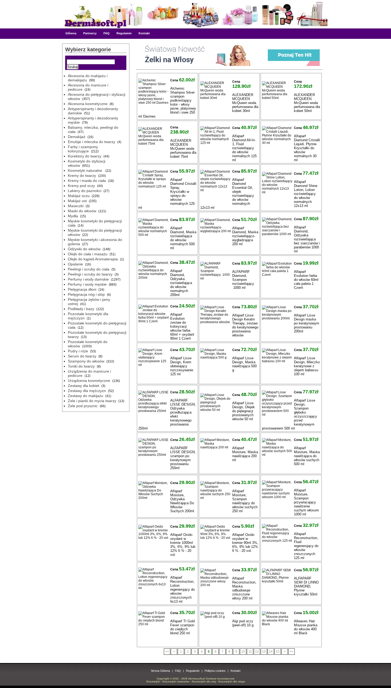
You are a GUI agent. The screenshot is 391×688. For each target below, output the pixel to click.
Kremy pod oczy (81, 186)
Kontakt (144, 33)
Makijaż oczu (79, 196)
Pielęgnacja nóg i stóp (86, 294)
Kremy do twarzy (82, 175)
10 (243, 651)
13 (264, 651)
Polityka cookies (215, 670)
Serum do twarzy (82, 356)
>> (291, 651)
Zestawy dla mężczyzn (87, 391)
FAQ (106, 33)
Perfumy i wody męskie (87, 284)
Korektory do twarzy (84, 156)
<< (167, 651)
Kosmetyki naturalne (85, 170)
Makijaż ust (77, 201)
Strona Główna (160, 670)
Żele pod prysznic (83, 406)
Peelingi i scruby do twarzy (90, 274)
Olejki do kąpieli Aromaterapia (93, 259)
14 (271, 651)
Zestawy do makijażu (85, 396)
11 (250, 651)
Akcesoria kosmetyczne (87, 104)
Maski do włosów (82, 211)
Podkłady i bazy (81, 309)
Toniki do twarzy (81, 366)
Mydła (73, 216)
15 (278, 651)
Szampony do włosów (86, 361)
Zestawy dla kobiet (83, 385)
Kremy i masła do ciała (87, 180)
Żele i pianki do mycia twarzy (92, 401)
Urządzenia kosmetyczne (89, 380)
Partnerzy (90, 33)
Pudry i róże (78, 351)
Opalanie (75, 264)
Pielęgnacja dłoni (82, 289)
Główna (70, 33)
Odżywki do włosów (84, 249)
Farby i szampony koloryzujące (83, 149)
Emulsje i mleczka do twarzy (91, 142)
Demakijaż (76, 137)
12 (257, 651)
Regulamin (124, 33)
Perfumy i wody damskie (88, 279)
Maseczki (76, 206)
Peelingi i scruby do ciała (88, 269)
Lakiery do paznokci (84, 191)
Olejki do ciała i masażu (87, 254)
